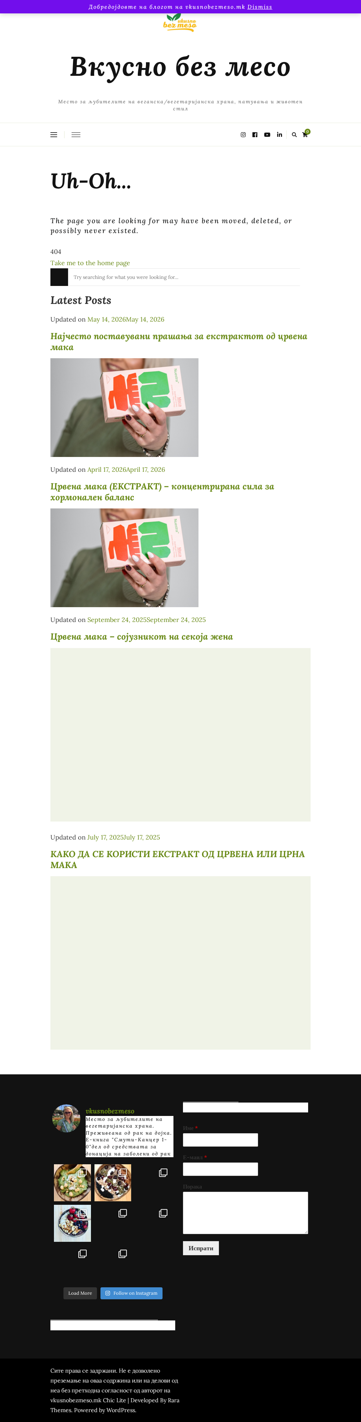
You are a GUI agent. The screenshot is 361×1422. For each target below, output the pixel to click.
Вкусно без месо (180, 66)
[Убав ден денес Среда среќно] (72, 1223)
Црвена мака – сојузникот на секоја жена (141, 636)
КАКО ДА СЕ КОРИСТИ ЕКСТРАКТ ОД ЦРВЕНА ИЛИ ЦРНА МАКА (177, 859)
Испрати (201, 1248)
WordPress (120, 1410)
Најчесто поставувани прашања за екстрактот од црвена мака (178, 341)
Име (190, 1127)
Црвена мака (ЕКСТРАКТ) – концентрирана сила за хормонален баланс (162, 492)
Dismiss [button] (260, 6)
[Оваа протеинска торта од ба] (153, 1182)
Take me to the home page (90, 263)
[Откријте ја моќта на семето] (112, 1223)
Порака (192, 1186)
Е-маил (195, 1157)
